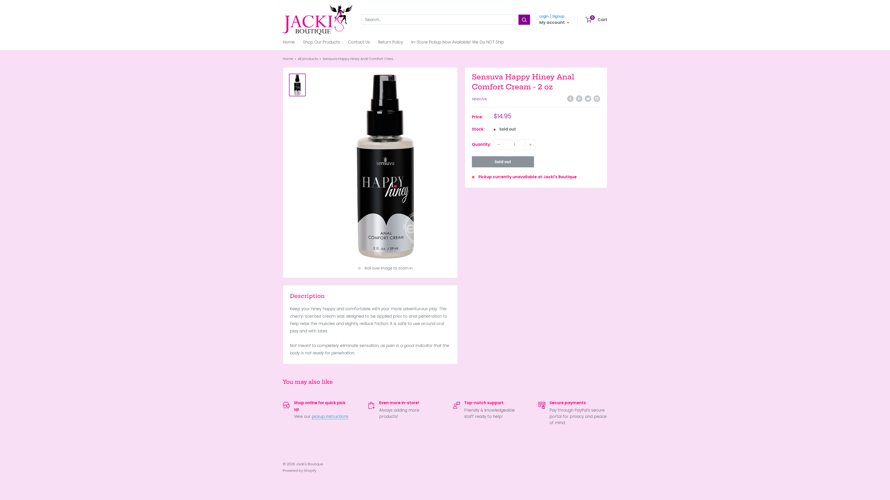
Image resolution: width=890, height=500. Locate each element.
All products (308, 58)
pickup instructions (330, 416)
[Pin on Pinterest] (579, 98)
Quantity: (481, 144)
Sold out (503, 162)
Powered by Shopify (299, 470)
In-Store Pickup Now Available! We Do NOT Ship (457, 42)
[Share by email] (597, 98)
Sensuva (479, 99)
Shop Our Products (321, 42)
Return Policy (390, 42)
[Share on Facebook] (570, 98)
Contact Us (359, 42)
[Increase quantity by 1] (530, 145)
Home (289, 42)
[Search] (524, 20)
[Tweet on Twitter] (588, 98)
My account (552, 22)
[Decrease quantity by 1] (499, 145)
